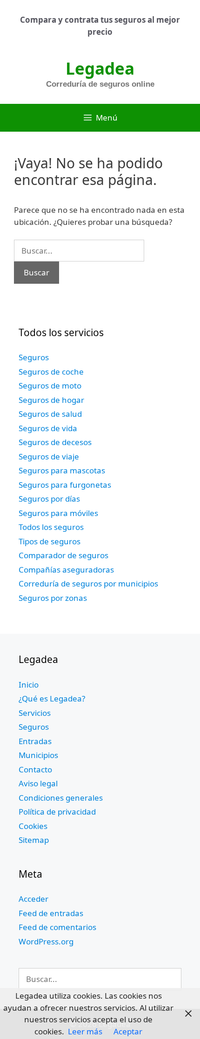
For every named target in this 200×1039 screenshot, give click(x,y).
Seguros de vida (48, 428)
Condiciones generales (61, 797)
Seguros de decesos (55, 442)
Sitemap (34, 840)
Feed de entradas (51, 913)
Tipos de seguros (49, 541)
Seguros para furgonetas (65, 484)
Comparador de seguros (63, 555)
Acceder (33, 898)
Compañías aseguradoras (66, 569)
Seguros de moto (50, 385)
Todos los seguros (51, 527)
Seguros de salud (50, 413)
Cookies (33, 826)
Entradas (35, 741)
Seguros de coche (51, 371)
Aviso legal (38, 783)
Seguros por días (49, 498)
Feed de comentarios (57, 927)
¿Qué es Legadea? (52, 698)
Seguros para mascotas (62, 470)
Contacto (35, 769)
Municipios (38, 755)
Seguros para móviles (58, 513)
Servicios (35, 713)
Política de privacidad (57, 811)
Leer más (85, 1031)
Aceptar (127, 1031)
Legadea (100, 68)
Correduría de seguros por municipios (88, 583)
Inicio (29, 684)
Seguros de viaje (49, 456)
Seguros (34, 357)
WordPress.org (46, 941)
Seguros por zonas (53, 598)
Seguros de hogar (51, 400)
